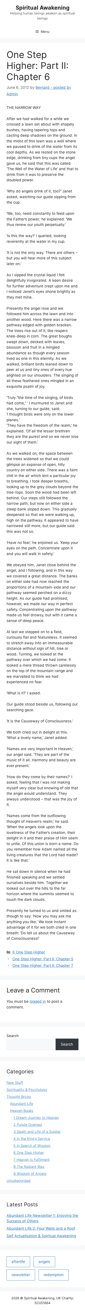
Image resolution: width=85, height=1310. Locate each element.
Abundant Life (21, 1103)
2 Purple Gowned (28, 1124)
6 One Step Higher (28, 952)
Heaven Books (21, 1110)
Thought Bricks (19, 1096)
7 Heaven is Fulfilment (32, 1159)
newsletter (21, 1275)
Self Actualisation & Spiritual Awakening (41, 1236)
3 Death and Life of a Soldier (37, 1131)
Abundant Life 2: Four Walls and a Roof (41, 1228)
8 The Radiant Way (29, 1166)
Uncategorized (19, 1180)
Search (13, 1036)
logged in (38, 1001)
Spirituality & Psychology (27, 1089)
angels (44, 1261)
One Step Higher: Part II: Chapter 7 (42, 965)
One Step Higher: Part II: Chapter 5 (42, 959)
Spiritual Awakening (43, 7)
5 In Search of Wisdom (32, 1145)
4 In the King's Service (32, 1138)
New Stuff (15, 1082)
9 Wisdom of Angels (30, 1173)
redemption (54, 1275)
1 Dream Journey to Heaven (36, 1117)
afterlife (18, 1261)
